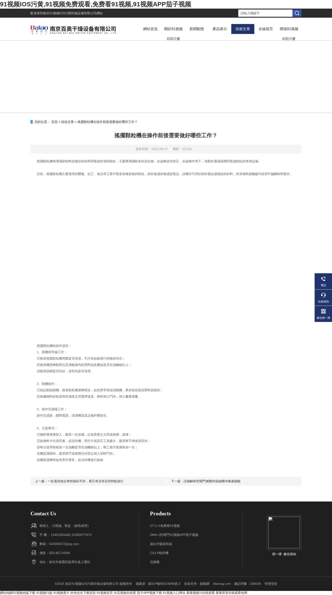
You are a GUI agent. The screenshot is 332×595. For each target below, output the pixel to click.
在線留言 (266, 29)
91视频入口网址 (174, 593)
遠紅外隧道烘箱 (161, 544)
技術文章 (243, 29)
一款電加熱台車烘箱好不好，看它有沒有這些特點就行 (86, 481)
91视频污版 (44, 593)
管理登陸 (270, 583)
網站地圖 (6, 593)
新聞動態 (196, 29)
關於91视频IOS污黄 (173, 34)
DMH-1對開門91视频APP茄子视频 (174, 535)
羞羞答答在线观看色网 (231, 593)
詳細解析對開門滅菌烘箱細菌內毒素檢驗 (212, 481)
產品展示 (220, 29)
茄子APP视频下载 (149, 593)
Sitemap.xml (222, 583)
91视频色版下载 (24, 593)
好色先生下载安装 (83, 593)
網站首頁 (150, 29)
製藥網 (204, 583)
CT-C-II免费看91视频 (165, 526)
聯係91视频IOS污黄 (289, 34)
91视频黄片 (61, 593)
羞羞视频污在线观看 (200, 593)
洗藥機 (154, 562)
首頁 (54, 122)
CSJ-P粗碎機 (159, 553)
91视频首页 (105, 593)
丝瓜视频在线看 (125, 593)
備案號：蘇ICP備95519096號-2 (158, 583)
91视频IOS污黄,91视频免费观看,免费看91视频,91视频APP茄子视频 (95, 4)
